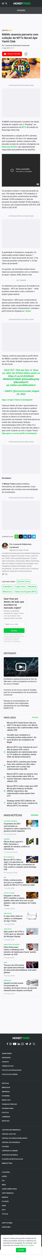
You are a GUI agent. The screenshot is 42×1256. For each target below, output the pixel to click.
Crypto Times (20, 587)
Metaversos (7, 592)
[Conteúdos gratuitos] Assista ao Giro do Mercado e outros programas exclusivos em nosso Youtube (20, 681)
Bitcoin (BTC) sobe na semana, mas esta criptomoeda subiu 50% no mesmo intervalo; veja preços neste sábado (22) (22, 777)
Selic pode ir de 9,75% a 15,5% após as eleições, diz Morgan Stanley (14, 934)
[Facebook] (7, 1044)
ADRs (4, 1205)
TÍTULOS (5, 1214)
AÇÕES (4, 1176)
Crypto (7, 30)
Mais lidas (10, 717)
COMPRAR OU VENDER (10, 1151)
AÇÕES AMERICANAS (9, 1189)
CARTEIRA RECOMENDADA (11, 1130)
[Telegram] (26, 1044)
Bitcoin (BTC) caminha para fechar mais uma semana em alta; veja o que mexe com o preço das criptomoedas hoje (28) (22, 765)
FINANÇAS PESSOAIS (9, 1104)
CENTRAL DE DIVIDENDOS (11, 1142)
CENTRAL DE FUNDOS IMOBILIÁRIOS (14, 1138)
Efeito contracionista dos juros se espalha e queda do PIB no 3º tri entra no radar (19, 882)
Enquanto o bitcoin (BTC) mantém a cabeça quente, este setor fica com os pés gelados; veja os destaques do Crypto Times (20, 900)
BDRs (4, 1185)
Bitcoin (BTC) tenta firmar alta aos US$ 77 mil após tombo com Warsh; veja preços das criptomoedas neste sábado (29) (22, 726)
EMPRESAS (6, 1092)
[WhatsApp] (22, 1044)
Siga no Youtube (13, 54)
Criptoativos (7, 587)
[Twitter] (34, 1044)
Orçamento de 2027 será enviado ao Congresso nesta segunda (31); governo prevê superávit (17, 827)
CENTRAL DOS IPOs (9, 1134)
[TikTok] (30, 1044)
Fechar (21, 1250)
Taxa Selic (8, 929)
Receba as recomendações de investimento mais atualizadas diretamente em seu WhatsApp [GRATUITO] (16, 704)
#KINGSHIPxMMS (12, 379)
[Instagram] (10, 1044)
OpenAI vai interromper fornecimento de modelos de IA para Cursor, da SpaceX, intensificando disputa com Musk (20, 987)
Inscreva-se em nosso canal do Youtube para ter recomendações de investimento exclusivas (20, 692)
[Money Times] (22, 3)
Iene (5, 962)
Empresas (7, 980)
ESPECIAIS (5, 1121)
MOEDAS (5, 1197)
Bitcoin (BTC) (9, 857)
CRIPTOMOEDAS (8, 1193)
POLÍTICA (5, 1112)
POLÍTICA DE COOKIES (10, 1074)
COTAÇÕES (6, 1172)
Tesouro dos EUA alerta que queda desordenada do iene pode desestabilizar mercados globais (20, 969)
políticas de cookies (26, 1245)
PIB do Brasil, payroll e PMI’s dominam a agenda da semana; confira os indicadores (17, 845)
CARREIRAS (6, 1117)
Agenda (7, 839)
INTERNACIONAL (8, 1108)
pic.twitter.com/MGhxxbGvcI (21, 385)
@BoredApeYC (21, 382)
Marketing (32, 587)
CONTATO (5, 1062)
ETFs (3, 1210)
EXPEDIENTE (6, 1058)
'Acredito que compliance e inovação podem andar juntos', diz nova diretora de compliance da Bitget (21, 738)
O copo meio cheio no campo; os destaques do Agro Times (13, 918)
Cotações (21, 10)
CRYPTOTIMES (7, 1223)
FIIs (3, 1180)
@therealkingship (30, 379)
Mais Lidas (8, 913)
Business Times (24, 581)
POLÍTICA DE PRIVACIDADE (11, 1070)
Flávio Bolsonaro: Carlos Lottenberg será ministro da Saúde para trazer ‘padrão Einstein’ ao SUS (20, 951)
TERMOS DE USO (7, 1066)
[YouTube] (14, 1044)
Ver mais (35, 717)
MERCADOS (6, 1087)
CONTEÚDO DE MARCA (10, 1155)
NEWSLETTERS (7, 1163)
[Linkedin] (19, 1044)
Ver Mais (34, 815)
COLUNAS (5, 1146)
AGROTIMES (6, 1227)
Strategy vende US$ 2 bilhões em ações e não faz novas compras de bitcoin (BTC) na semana (22, 803)
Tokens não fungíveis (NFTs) (26, 592)
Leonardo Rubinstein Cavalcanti (17, 45)
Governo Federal (10, 821)
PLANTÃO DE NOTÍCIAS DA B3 (12, 1159)
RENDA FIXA (6, 1100)
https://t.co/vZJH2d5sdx (20, 376)
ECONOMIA (6, 1096)
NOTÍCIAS (5, 1083)
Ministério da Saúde (12, 944)
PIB (5, 877)
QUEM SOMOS (7, 1053)
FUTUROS (5, 1201)
